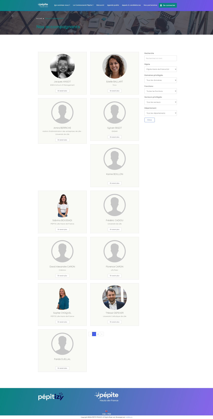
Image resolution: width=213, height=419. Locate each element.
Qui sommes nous (61, 5)
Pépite (147, 64)
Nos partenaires (150, 5)
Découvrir (100, 5)
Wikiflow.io (129, 417)
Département (150, 108)
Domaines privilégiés (153, 75)
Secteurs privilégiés (153, 97)
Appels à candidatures (131, 5)
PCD (109, 414)
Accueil (39, 18)
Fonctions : (149, 86)
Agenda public (113, 5)
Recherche (149, 53)
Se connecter (169, 5)
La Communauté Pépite (82, 5)
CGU (104, 414)
